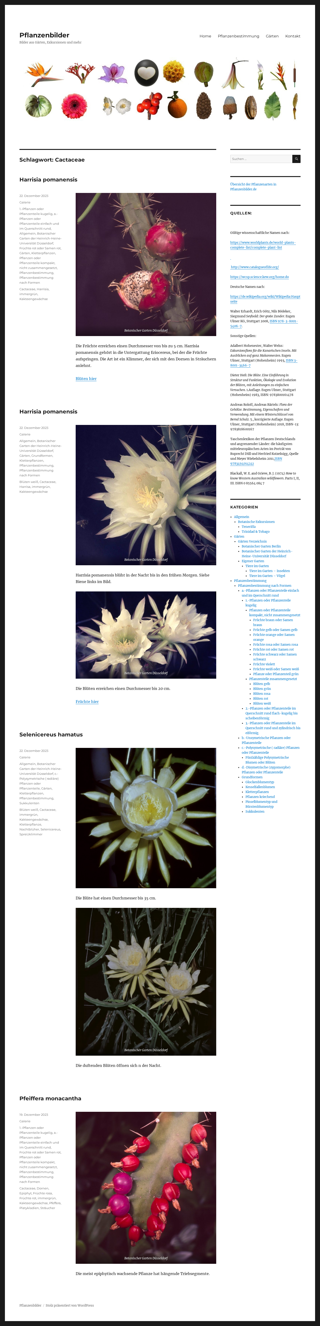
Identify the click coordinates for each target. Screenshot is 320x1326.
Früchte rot (27, 1198)
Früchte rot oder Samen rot (40, 248)
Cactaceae (27, 289)
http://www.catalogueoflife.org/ (254, 267)
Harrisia (43, 289)
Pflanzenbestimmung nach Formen (264, 586)
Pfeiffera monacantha (50, 1098)
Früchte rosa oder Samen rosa (275, 645)
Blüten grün (262, 689)
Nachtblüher (29, 829)
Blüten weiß (28, 482)
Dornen (42, 1188)
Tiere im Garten (257, 566)
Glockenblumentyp (260, 782)
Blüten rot (260, 699)
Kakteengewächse (33, 299)
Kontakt (293, 36)
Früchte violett (264, 664)
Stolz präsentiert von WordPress (70, 1306)
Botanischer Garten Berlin (261, 546)
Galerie (24, 202)
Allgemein (27, 233)
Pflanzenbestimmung (238, 36)
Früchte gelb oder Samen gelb (275, 630)
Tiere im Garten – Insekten (269, 571)
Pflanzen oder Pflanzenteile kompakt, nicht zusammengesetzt (38, 263)
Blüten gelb (261, 684)
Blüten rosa (261, 694)
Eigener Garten (253, 561)
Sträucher (47, 1208)
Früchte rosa (42, 1193)
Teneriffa (249, 527)
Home (205, 36)
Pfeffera (55, 1203)
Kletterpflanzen (43, 253)
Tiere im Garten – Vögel (267, 576)
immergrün (28, 294)
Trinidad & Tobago (256, 532)
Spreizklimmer (30, 834)
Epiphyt (25, 1193)
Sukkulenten (29, 803)
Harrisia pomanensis (48, 179)
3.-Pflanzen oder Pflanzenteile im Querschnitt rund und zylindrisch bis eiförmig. (273, 728)
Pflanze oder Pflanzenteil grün (276, 674)
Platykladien (29, 1208)
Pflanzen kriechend (260, 797)
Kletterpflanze (30, 824)
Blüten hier (86, 378)
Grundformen (41, 455)
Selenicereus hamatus (51, 734)
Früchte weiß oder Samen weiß (276, 669)
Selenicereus (50, 829)
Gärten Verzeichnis (252, 541)
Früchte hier (87, 701)
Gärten (272, 36)
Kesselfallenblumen (260, 787)
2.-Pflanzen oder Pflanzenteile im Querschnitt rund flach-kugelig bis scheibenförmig (272, 713)
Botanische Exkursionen (256, 522)
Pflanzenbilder (44, 35)
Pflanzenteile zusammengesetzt (273, 679)
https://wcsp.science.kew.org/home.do (259, 277)
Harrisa (24, 487)
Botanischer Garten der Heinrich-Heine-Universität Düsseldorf (40, 238)
